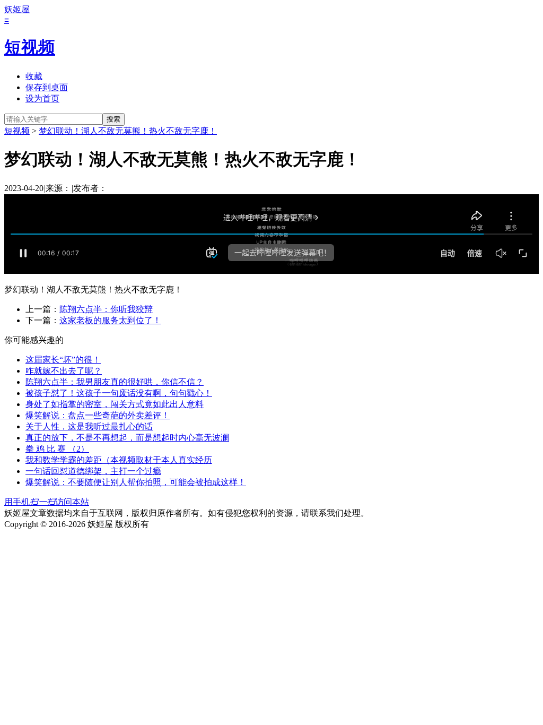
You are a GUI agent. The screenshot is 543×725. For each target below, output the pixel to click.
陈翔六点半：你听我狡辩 (106, 309)
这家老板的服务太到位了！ (110, 320)
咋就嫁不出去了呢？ (63, 370)
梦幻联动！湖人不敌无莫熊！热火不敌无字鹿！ (128, 130)
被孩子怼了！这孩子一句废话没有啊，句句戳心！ (118, 393)
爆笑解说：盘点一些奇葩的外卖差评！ (97, 415)
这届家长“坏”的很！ (63, 359)
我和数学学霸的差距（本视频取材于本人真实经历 (118, 459)
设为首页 (42, 98)
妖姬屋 (17, 9)
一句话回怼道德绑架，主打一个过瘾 (93, 471)
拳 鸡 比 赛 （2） (57, 448)
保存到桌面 (46, 87)
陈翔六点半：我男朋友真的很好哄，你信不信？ (114, 381)
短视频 (29, 47)
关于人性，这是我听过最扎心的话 (89, 426)
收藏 (33, 76)
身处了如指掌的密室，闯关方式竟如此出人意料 (114, 404)
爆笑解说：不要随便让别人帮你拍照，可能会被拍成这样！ (135, 482)
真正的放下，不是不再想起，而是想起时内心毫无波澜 (127, 437)
